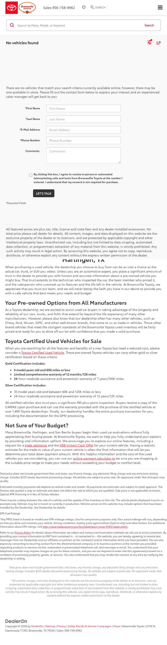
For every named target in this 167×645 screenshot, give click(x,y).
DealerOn (37, 626)
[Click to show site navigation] (160, 7)
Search (149, 25)
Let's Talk (43, 193)
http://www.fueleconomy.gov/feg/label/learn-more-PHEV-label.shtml (85, 526)
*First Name (32, 108)
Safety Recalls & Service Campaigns (89, 626)
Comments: (32, 151)
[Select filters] (149, 43)
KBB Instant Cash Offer (76, 445)
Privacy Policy (23, 532)
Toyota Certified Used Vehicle (42, 352)
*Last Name (33, 119)
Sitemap (50, 626)
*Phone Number (30, 140)
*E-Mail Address (30, 129)
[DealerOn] (16, 620)
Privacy (61, 626)
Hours (116, 626)
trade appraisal (36, 445)
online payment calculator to (94, 458)
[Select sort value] (157, 43)
